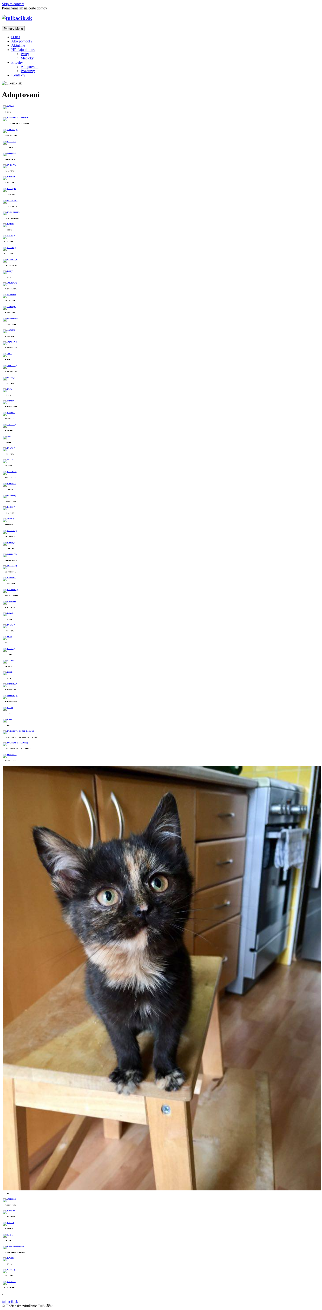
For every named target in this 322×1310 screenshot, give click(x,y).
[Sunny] (10, 1198)
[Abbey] (10, 530)
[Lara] (8, 223)
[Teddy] (9, 424)
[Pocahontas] (13, 1245)
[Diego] (9, 188)
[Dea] (8, 707)
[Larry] (9, 542)
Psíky (25, 54)
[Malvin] (10, 400)
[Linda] (9, 577)
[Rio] (7, 388)
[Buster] (10, 471)
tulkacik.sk (10, 1302)
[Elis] (7, 671)
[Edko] (9, 176)
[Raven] (10, 754)
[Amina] (10, 565)
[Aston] (9, 294)
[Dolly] (9, 648)
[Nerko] (9, 164)
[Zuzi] (8, 105)
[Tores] (9, 329)
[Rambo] (10, 318)
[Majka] (9, 152)
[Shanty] (10, 365)
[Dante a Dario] (15, 117)
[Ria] (7, 636)
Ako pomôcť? (21, 41)
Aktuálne (18, 45)
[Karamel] (11, 211)
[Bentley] (10, 589)
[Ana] (8, 459)
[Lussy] (9, 1210)
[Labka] (9, 483)
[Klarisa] (10, 200)
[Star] (8, 436)
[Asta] (8, 660)
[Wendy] (10, 129)
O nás (15, 37)
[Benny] (10, 494)
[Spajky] (10, 341)
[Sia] (7, 353)
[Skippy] (10, 282)
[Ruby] (9, 377)
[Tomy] (9, 306)
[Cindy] (9, 247)
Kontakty (18, 75)
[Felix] (8, 1222)
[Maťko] (10, 553)
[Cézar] (9, 1281)
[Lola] (8, 1257)
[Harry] (9, 1269)
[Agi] (7, 1234)
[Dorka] (9, 141)
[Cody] (9, 235)
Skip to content (13, 4)
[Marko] (10, 683)
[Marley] (10, 695)
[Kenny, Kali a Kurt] (19, 730)
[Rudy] (9, 447)
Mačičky (27, 58)
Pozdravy (28, 71)
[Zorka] (9, 601)
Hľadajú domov (23, 50)
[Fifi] (162, 1189)
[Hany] (9, 506)
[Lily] (8, 270)
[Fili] (7, 719)
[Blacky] (10, 259)
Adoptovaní (29, 67)
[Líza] (8, 612)
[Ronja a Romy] (16, 742)
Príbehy (17, 62)
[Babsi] (9, 412)
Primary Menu (13, 28)
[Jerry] (8, 518)
